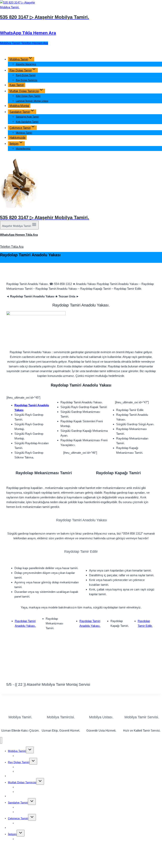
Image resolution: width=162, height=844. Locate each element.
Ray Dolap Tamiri (18, 762)
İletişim (12, 834)
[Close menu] (1, 740)
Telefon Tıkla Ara (12, 246)
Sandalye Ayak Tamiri (27, 116)
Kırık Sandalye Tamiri (27, 121)
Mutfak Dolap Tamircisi (22, 782)
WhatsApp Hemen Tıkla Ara (19, 234)
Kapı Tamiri (16, 85)
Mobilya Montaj (19, 105)
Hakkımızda (17, 137)
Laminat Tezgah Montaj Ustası (32, 101)
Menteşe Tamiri (24, 132)
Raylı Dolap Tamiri (26, 75)
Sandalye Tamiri (18, 802)
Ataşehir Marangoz (26, 64)
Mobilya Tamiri (17, 751)
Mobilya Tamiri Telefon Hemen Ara (24, 43)
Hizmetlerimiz (23, 148)
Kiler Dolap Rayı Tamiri (28, 96)
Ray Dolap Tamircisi (26, 80)
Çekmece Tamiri (18, 818)
